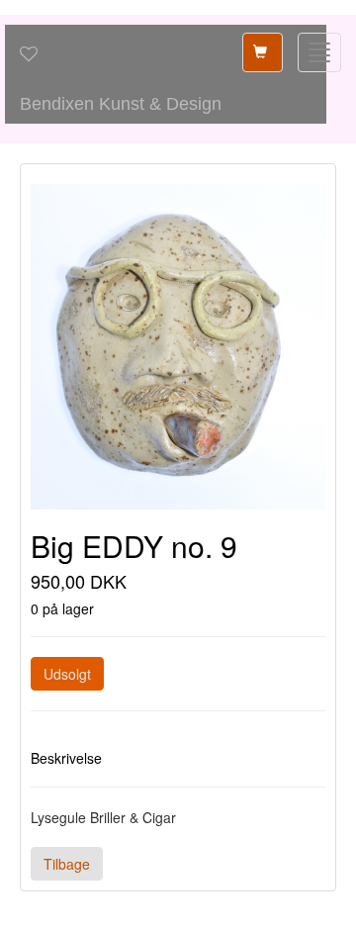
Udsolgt (67, 674)
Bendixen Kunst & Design (121, 104)
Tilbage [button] (67, 864)
